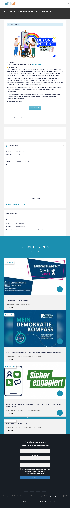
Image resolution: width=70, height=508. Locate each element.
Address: (8, 161)
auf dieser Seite (36, 64)
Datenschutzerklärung (36, 469)
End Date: (9, 154)
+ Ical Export (22, 204)
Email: (8, 223)
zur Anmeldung (35, 107)
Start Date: (9, 151)
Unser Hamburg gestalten (16, 423)
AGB (23, 502)
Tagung (23, 118)
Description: (9, 230)
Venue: (8, 158)
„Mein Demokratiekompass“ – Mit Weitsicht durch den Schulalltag (33, 352)
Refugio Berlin (19, 158)
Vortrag (29, 118)
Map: (7, 164)
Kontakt (52, 502)
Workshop (35, 118)
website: (8, 226)
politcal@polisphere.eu (56, 496)
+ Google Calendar (11, 204)
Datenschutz (29, 502)
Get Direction (35, 198)
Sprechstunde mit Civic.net (17, 300)
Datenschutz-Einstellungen (42, 502)
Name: (8, 220)
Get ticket (9, 307)
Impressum (18, 502)
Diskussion (17, 118)
